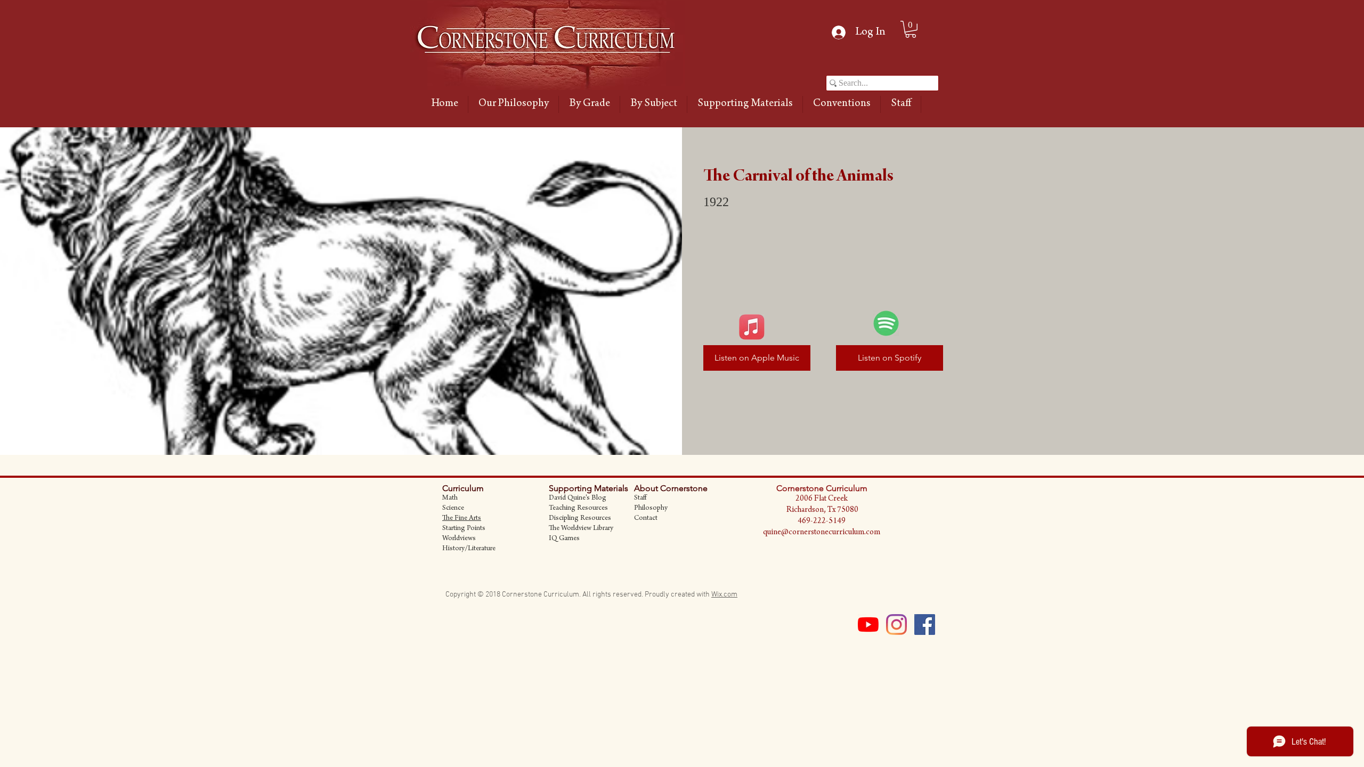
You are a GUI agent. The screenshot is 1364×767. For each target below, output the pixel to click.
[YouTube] (868, 624)
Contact (645, 519)
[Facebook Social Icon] (924, 624)
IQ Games (564, 539)
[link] (910, 29)
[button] (589, 104)
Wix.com (724, 594)
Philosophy (651, 508)
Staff (640, 498)
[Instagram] (896, 624)
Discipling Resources (580, 519)
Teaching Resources (578, 508)
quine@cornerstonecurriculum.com (821, 532)
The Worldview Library (581, 529)
